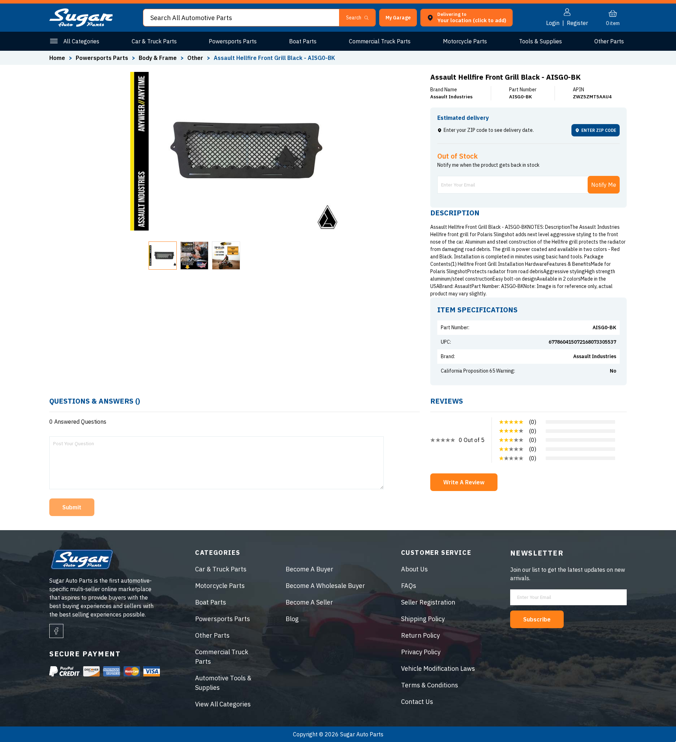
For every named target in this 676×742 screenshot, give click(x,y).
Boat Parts (303, 41)
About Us (414, 569)
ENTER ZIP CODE (598, 130)
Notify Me (603, 184)
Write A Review (463, 482)
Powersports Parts (233, 41)
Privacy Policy (420, 652)
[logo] (81, 24)
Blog (292, 619)
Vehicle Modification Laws (438, 668)
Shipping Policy (423, 619)
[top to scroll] (655, 721)
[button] (675, 739)
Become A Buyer (309, 569)
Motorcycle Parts (465, 41)
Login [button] (552, 22)
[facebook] (56, 631)
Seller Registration (428, 602)
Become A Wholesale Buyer (325, 586)
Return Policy (420, 635)
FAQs (408, 586)
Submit (71, 507)
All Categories (81, 41)
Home (57, 57)
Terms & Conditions (429, 685)
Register (577, 22)
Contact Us (417, 702)
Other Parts (609, 41)
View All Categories (223, 704)
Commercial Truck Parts (380, 41)
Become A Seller (309, 602)
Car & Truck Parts (154, 41)
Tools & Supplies (540, 41)
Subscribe (537, 619)
